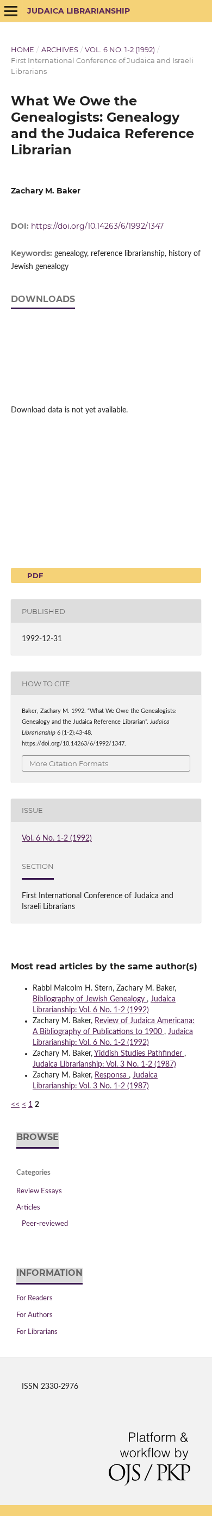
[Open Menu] (11, 11)
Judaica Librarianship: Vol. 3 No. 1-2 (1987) (104, 1064)
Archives (59, 49)
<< (15, 1104)
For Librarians (37, 1332)
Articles (28, 1207)
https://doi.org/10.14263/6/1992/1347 (97, 226)
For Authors (34, 1315)
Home (22, 49)
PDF (34, 575)
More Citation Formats (68, 763)
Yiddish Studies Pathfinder (139, 1053)
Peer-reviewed (45, 1223)
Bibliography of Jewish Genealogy (90, 999)
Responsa (112, 1075)
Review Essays (39, 1191)
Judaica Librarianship (78, 11)
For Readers (34, 1298)
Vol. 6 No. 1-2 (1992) (120, 49)
